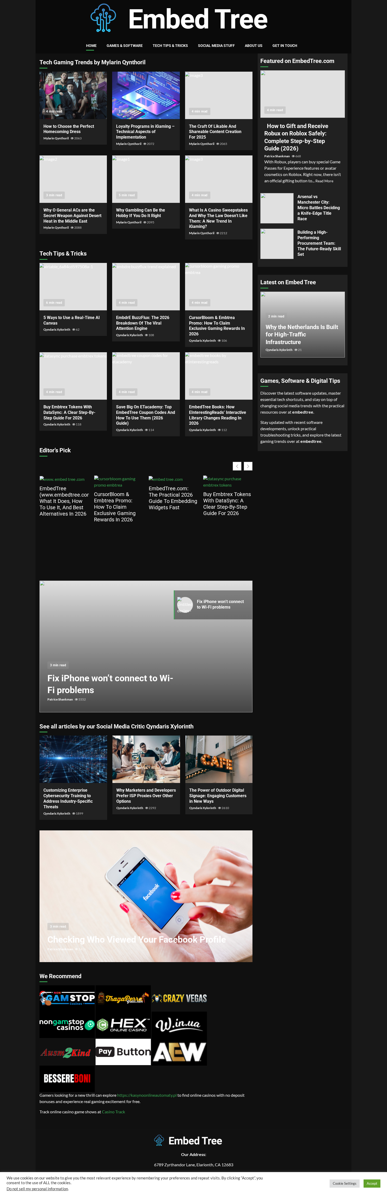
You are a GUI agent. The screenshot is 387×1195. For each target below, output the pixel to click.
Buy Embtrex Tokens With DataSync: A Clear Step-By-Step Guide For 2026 (73, 376)
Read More (324, 181)
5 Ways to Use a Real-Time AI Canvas (73, 286)
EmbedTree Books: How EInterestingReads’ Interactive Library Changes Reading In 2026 (218, 376)
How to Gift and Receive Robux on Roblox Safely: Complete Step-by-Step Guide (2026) (302, 94)
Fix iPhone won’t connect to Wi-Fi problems (145, 646)
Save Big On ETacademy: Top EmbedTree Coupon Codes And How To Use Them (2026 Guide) (146, 376)
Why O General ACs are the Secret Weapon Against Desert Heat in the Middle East (73, 179)
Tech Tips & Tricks (170, 45)
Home (91, 45)
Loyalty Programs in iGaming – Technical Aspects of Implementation (146, 95)
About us (253, 45)
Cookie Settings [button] (344, 1183)
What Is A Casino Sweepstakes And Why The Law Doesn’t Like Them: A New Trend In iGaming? (218, 179)
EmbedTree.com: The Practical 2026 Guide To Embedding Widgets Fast (118, 498)
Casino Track (113, 1111)
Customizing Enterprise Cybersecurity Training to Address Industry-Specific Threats (73, 759)
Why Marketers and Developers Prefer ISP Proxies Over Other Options (146, 759)
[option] (145, 649)
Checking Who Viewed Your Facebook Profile (145, 896)
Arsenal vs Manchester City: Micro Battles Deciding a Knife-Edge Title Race (277, 208)
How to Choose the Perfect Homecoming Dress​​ (73, 95)
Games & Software (125, 45)
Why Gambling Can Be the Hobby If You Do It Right (146, 179)
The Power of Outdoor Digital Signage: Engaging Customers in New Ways (219, 759)
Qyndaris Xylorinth (57, 329)
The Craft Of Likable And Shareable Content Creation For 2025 (218, 95)
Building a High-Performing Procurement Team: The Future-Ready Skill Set (277, 244)
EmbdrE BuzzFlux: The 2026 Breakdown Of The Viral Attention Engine (146, 286)
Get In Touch (284, 45)
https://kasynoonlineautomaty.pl (147, 1095)
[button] (248, 466)
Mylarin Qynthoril (56, 138)
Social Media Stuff (216, 45)
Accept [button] (372, 1183)
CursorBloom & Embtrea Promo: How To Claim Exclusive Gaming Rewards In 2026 (218, 286)
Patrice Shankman (60, 699)
